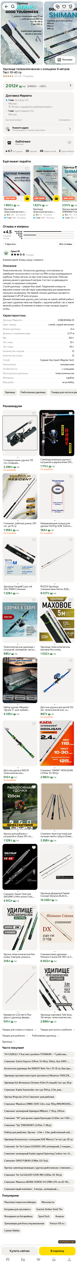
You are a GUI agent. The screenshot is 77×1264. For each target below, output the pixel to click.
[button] (38, 86)
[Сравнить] (58, 6)
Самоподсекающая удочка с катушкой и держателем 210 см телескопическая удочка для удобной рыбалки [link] (55, 461)
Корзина (54, 1259)
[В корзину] (27, 198)
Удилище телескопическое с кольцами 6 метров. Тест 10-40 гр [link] (14, 210)
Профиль (69, 1259)
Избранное (38, 1259)
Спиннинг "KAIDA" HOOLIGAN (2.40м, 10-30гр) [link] (56, 771)
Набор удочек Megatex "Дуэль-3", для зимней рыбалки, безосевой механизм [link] (16, 708)
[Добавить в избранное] (64, 6)
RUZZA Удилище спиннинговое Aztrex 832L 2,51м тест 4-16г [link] (54, 588)
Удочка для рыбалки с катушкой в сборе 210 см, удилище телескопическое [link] (18, 835)
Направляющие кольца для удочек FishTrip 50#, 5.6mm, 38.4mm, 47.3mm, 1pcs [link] (55, 524)
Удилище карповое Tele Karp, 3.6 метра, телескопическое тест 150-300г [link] (56, 1016)
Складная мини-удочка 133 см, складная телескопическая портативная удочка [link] (18, 461)
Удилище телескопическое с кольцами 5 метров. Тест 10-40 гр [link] (43, 210)
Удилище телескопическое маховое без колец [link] (55, 648)
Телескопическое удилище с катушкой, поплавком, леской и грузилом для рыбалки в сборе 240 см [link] (20, 648)
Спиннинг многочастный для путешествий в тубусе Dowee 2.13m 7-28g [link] (56, 835)
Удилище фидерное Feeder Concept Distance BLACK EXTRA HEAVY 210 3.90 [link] (55, 894)
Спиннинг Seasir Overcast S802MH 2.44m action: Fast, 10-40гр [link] (18, 895)
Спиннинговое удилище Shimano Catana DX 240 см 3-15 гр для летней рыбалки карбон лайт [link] (56, 955)
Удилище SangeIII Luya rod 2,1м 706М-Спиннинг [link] (18, 588)
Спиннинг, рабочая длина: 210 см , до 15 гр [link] (20, 524)
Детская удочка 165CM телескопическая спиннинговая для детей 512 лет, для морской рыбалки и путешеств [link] (19, 771)
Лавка (23, 1259)
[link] (38, 1054)
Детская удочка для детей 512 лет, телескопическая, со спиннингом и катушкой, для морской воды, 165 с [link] (56, 708)
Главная (7, 1259)
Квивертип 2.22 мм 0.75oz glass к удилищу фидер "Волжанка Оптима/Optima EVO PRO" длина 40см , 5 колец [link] (18, 1016)
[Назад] (6, 6)
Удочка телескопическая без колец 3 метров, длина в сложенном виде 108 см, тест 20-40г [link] (19, 955)
